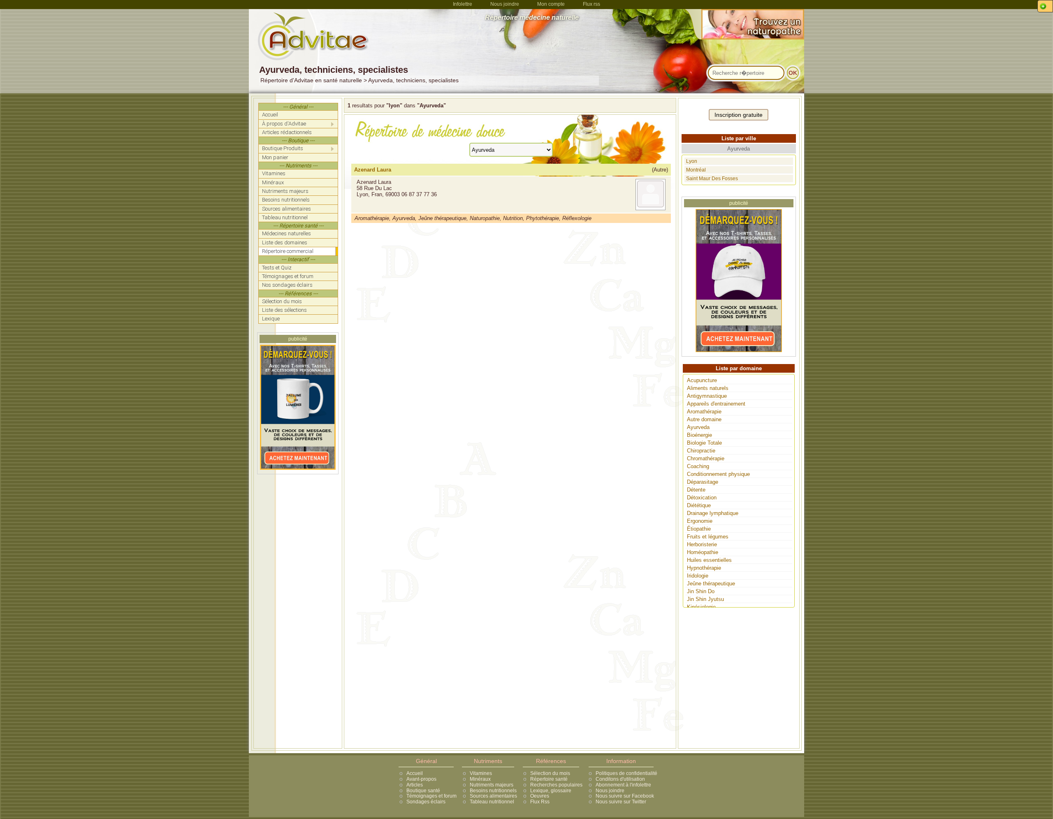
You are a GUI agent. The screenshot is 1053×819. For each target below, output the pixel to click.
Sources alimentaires (493, 796)
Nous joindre (504, 4)
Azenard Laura (372, 170)
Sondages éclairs (425, 802)
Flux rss (591, 4)
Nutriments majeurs (491, 785)
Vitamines (481, 773)
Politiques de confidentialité (626, 773)
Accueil (414, 773)
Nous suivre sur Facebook (625, 796)
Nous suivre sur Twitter (621, 802)
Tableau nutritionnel (492, 802)
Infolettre (462, 4)
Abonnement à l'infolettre (623, 785)
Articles (414, 785)
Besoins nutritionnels (493, 790)
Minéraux (480, 779)
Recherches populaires (556, 785)
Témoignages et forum (431, 796)
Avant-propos (421, 779)
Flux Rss (540, 802)
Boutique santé (423, 790)
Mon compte (551, 4)
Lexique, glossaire (550, 790)
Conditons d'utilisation (620, 779)
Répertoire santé (549, 779)
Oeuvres (539, 796)
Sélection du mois (550, 773)
